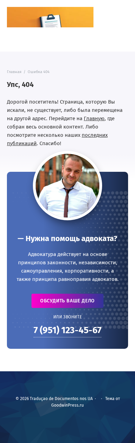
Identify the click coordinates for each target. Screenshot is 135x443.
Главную (94, 118)
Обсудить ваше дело (67, 301)
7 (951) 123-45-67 (67, 330)
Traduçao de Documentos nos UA (50, 17)
